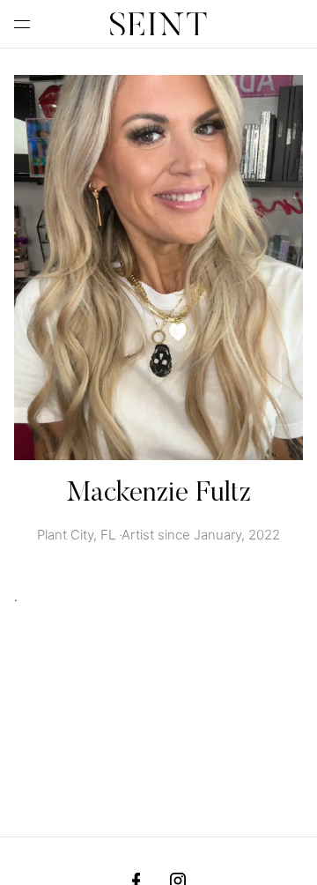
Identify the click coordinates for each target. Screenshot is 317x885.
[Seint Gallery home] (158, 24)
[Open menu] (25, 23)
